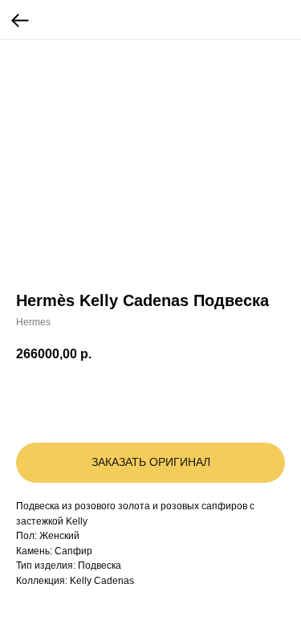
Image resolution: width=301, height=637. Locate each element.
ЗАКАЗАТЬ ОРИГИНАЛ (151, 461)
